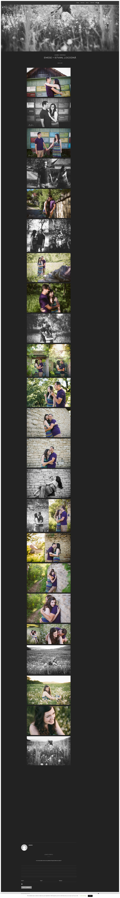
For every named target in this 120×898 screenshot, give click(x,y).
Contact (92, 2)
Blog (87, 2)
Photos (82, 2)
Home (77, 2)
